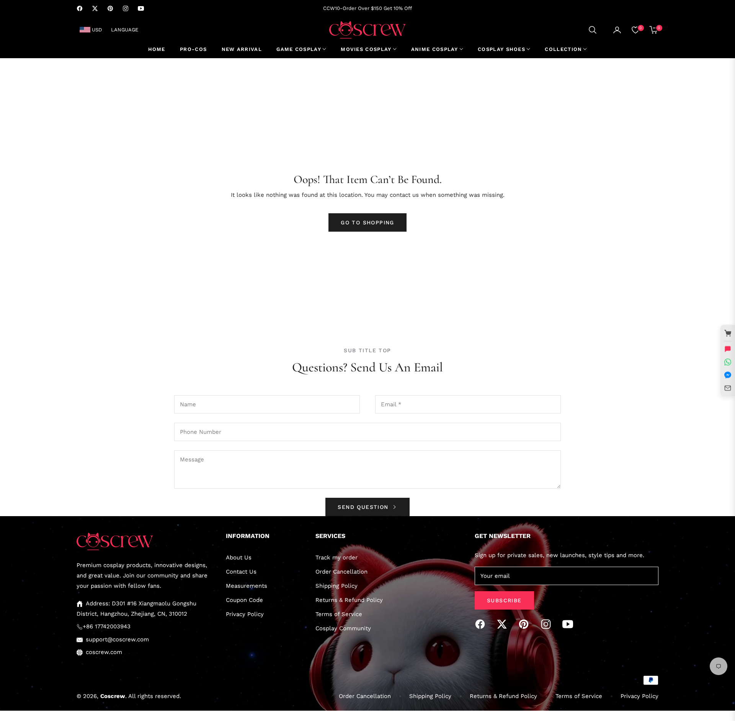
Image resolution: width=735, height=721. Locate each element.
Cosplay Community (343, 628)
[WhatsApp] (728, 362)
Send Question (364, 507)
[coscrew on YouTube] (569, 624)
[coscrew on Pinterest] (525, 624)
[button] (592, 30)
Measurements (246, 585)
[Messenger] (728, 375)
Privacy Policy (245, 614)
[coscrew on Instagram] (548, 624)
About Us (239, 557)
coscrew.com (104, 652)
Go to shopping (367, 222)
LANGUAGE (124, 30)
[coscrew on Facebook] (482, 624)
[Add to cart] (728, 333)
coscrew (112, 696)
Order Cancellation (341, 571)
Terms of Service (338, 614)
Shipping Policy (336, 585)
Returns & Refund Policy (349, 600)
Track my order (336, 557)
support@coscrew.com (117, 639)
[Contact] (728, 388)
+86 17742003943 (107, 626)
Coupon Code (244, 600)
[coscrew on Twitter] (504, 624)
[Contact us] (728, 349)
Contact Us (241, 571)
